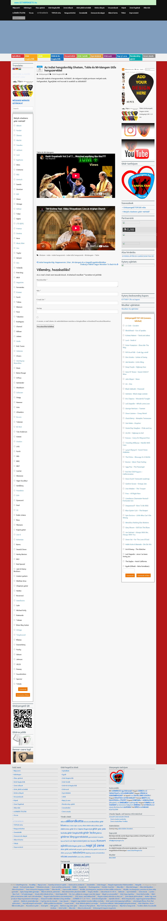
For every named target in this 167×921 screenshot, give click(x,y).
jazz (85, 840)
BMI (18, 461)
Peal (18, 505)
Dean (18, 368)
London (151, 891)
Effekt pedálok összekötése (53, 903)
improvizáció (78, 840)
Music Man (20, 243)
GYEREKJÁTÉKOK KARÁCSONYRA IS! (138, 256)
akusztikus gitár (97, 821)
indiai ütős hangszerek (75, 255)
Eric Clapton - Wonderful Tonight (137, 398)
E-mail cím (41, 299)
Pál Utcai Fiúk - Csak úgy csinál (136, 352)
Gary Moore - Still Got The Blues (137, 527)
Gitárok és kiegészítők (56, 57)
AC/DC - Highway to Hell (134, 433)
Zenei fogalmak (135, 7)
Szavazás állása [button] (23, 695)
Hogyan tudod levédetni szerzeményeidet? (58, 896)
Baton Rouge (21, 373)
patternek (72, 849)
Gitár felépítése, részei (146, 903)
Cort (18, 155)
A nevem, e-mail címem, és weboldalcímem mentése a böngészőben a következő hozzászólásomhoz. (74, 321)
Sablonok (121, 891)
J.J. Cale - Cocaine (132, 325)
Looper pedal (69, 903)
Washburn (20, 387)
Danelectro (20, 600)
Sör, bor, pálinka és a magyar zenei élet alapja (84, 894)
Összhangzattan (94, 887)
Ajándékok (16, 55)
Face (18, 311)
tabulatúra (79, 852)
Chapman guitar (22, 586)
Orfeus (18, 377)
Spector (19, 679)
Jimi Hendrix (91, 841)
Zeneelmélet (69, 55)
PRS (17, 174)
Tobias (18, 302)
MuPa (84, 846)
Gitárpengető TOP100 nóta (134, 207)
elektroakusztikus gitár (95, 825)
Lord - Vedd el (130, 340)
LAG (17, 446)
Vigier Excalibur (22, 480)
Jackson (19, 150)
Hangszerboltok (69, 13)
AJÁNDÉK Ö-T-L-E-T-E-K (81, 898)
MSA (18, 277)
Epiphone (19, 160)
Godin (18, 341)
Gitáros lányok (99, 7)
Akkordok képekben (146, 887)
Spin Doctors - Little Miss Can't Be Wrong (137, 516)
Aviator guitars (21, 576)
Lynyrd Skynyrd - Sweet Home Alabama (135, 451)
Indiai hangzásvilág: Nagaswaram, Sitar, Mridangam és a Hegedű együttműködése (72, 262)
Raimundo (20, 615)
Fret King (19, 272)
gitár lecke (89, 832)
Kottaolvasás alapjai (27, 887)
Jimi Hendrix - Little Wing (134, 362)
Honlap (39, 308)
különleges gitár (75, 845)
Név (39, 290)
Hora (18, 238)
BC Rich (19, 427)
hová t (140, 795)
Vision (18, 199)
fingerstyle (88, 829)
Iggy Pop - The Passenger (135, 467)
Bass (18, 520)
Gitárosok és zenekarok (76, 884)
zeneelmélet (72, 856)
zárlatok (88, 856)
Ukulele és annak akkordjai (29, 901)
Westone (19, 476)
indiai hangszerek (58, 255)
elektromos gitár (67, 829)
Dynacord (19, 500)
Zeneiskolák (83, 13)
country (79, 826)
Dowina (19, 233)
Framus (19, 228)
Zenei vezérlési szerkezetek (61, 887)
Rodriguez (20, 321)
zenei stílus (80, 857)
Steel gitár (44, 905)
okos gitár (65, 849)
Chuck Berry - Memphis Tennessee (138, 418)
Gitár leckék (82, 55)
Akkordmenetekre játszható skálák (73, 891)
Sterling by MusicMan (19, 362)
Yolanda (19, 267)
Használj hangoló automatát (32, 903)
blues (63, 825)
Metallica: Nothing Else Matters (137, 522)
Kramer (19, 292)
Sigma (18, 218)
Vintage (19, 204)
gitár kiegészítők (75, 832)
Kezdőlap (32, 884)
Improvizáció (133, 13)
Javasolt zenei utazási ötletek (119, 816)
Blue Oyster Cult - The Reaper (136, 510)
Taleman (19, 422)
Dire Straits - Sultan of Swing (136, 357)
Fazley (18, 649)
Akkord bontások (18, 889)
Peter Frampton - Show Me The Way (136, 346)
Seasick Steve (21, 549)
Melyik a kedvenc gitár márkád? (136, 211)
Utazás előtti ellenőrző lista (44, 894)
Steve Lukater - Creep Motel (136, 413)
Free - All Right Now (133, 493)
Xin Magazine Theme (149, 884)
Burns (18, 544)
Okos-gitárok (40, 7)
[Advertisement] (83, 37)
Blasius (18, 639)
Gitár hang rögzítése (127, 894)
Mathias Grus (21, 581)
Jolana (18, 336)
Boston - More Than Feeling (135, 462)
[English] (13, 69)
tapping (88, 852)
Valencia (19, 351)
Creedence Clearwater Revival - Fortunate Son (136, 499)
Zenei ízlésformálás (142, 894)
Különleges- (28, 7)
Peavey (19, 669)
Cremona (19, 169)
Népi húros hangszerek (127, 905)
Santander (20, 382)
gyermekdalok (92, 837)
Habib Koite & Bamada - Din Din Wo (138, 544)
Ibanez (19, 135)
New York (16, 894)
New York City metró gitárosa (107, 905)
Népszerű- (16, 7)
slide (62, 853)
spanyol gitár (68, 853)
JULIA (18, 664)
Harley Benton (21, 554)
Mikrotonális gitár (18, 905)
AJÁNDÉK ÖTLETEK (18, 13)
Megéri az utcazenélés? (110, 894)
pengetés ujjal (81, 849)
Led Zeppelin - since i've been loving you (135, 555)
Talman (19, 620)
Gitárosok (108, 55)
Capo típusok (63, 901)
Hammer (19, 402)
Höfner (18, 209)
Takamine (19, 316)
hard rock (68, 841)
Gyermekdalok (131, 891)
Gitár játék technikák (83, 7)
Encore (18, 417)
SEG (17, 456)
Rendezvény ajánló (135, 57)
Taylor (18, 253)
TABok (123, 13)
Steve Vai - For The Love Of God (137, 539)
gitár (94, 828)
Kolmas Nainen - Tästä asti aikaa (137, 335)
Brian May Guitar (22, 625)
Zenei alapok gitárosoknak (133, 896)
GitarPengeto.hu (21, 884)
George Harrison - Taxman (135, 408)
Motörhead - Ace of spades (135, 330)
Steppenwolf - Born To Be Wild (136, 505)
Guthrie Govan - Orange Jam (136, 483)
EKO (17, 559)
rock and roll (102, 849)
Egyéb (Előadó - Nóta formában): (137, 566)
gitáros (99, 832)
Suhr (18, 605)
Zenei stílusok (68, 7)
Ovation (19, 441)
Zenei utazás (148, 55)
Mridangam (89, 255)
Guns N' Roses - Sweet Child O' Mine (136, 373)
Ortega (19, 630)
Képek (124, 7)
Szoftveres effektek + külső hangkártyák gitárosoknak (118, 903)
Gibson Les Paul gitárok (87, 905)
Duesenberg (20, 644)
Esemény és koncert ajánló (57, 884)
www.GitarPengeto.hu (134, 850)
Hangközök (82, 887)
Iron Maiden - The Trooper (135, 488)
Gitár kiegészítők (54, 7)
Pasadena (20, 490)
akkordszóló (87, 822)
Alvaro (18, 356)
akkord (63, 821)
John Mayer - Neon (132, 379)
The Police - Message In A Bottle (137, 457)
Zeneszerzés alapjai (98, 13)
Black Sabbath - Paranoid (134, 389)
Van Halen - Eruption (133, 423)
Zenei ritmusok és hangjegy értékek (37, 889)
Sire (17, 262)
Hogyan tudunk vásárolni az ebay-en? (110, 896)
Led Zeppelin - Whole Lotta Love (137, 403)
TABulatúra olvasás (42, 887)
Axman (18, 436)
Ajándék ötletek (114, 898)
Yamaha (19, 145)
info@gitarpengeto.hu (116, 840)
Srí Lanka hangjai (27, 894)
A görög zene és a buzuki (49, 901)
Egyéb (64, 774)
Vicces (31, 13)
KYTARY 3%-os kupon (131, 299)
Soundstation (21, 674)
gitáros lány (68, 836)
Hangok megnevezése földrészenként (120, 884)
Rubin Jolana (21, 515)
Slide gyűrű (54, 905)
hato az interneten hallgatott (131, 803)
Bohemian (19, 539)
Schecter (19, 392)
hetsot (128, 792)
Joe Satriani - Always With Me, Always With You (135, 533)
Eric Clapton (79, 829)
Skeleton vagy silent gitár (68, 905)
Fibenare (19, 525)
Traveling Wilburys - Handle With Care (136, 443)
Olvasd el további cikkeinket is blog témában (56, 898)
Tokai (18, 213)
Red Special (20, 564)
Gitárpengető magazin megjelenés (104, 908)
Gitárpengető (44, 74)
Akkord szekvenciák (84, 908)
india (48, 255)
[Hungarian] (19, 69)
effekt (84, 825)
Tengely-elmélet (93, 891)
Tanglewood (20, 635)
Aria (17, 407)
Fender (18, 130)
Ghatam (42, 255)
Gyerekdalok (96, 55)
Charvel (19, 326)
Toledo (18, 684)
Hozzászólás (42, 279)
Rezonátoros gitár (32, 905)
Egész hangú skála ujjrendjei (29, 891)
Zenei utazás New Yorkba (118, 821)
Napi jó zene (122, 55)
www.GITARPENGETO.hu (25, 2)
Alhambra (20, 412)
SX (17, 510)
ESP (17, 194)
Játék (40, 55)
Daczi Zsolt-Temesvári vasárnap (137, 478)
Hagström (20, 282)
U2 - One (128, 384)
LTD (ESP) (20, 223)
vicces (64, 856)
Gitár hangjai (101, 884)
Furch (18, 297)
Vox (17, 248)
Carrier (19, 471)
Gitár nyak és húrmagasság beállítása (118, 901)
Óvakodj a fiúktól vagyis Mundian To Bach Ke (98, 264)
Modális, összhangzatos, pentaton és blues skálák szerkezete (100, 889)
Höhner (19, 331)
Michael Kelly (21, 610)
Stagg (18, 397)
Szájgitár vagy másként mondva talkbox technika (87, 901)
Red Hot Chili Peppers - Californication (133, 472)
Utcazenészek (113, 7)
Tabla (97, 255)
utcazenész (100, 852)
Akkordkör (120, 887)
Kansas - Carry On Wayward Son (137, 438)
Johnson (19, 659)
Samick (18, 184)
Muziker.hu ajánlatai (130, 308)
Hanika (18, 590)
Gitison (18, 654)
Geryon (19, 258)
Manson (19, 307)
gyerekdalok (81, 836)
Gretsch (19, 179)
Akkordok (147, 7)
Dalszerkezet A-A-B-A (108, 891)
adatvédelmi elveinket (125, 828)
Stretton (19, 189)
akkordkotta (74, 820)
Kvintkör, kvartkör (108, 887)
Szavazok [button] (22, 689)
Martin (18, 140)
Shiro (18, 164)
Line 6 (18, 534)
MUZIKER (112, 857)
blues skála (69, 826)
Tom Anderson (21, 431)
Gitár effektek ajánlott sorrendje (87, 903)
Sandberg (19, 485)
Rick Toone (20, 346)
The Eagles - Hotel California (136, 561)
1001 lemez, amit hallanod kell (85, 896)
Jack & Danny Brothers (20, 570)
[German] (16, 69)
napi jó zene (95, 845)
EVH (17, 495)
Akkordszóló (56, 889)
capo (75, 825)
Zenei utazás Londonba (118, 819)
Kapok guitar (21, 529)
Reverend (19, 595)
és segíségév (128, 802)
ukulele (93, 853)
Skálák (74, 887)
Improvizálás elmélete (70, 889)
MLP (18, 466)
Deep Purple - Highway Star (135, 367)
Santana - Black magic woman (136, 393)
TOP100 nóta (56, 13)
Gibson (18, 125)
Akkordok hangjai (132, 887)
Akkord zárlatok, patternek (50, 891)
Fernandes (20, 287)
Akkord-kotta (113, 13)
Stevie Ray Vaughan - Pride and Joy (138, 428)
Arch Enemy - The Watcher (135, 549)
